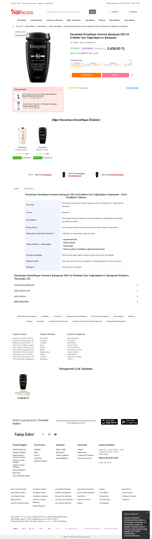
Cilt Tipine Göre (105, 499)
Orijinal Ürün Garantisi (86, 455)
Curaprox (43, 341)
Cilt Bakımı (21, 20)
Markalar (37, 450)
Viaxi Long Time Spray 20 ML (24, 357)
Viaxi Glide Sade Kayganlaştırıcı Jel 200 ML (24, 359)
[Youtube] (55, 434)
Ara (92, 12)
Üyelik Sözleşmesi (19, 450)
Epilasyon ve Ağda (74, 357)
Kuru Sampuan (119, 316)
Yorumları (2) (83, 88)
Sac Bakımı (45, 316)
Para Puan (16, 473)
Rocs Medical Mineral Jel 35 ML (24, 347)
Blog (36, 452)
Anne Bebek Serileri (18, 496)
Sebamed (43, 359)
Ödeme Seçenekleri (24, 285)
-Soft (64, 537)
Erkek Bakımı (42, 26)
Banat (42, 350)
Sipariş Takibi (16, 3)
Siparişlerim (60, 452)
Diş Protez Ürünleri (74, 350)
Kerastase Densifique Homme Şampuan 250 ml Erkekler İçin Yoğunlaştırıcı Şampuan (42, 150)
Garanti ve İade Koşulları (18, 461)
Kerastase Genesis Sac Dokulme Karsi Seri (87, 321)
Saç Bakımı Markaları (40, 496)
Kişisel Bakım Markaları (85, 489)
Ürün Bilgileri (29, 189)
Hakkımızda (49, 3)
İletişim (40, 3)
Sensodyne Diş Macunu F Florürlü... (24, 343)
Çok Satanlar (104, 503)
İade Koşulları (22, 291)
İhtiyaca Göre (104, 496)
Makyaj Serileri (16, 499)
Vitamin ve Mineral (54, 20)
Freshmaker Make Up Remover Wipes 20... (24, 352)
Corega (43, 357)
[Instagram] (49, 434)
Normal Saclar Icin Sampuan (27, 316)
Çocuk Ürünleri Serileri (18, 489)
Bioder (42, 347)
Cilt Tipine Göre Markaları (64, 499)
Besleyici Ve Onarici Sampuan (77, 316)
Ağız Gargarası (72, 338)
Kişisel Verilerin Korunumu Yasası (19, 456)
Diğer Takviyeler (74, 20)
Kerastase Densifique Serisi (58, 321)
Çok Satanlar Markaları (63, 503)
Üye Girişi (37, 458)
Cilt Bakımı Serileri (39, 492)
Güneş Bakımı (36, 20)
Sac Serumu (58, 316)
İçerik (16, 189)
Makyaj (102, 20)
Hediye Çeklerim (62, 455)
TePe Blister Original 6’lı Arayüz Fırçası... (24, 350)
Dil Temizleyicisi (73, 347)
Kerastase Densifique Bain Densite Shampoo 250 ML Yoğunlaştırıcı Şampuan (22, 150)
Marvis (42, 354)
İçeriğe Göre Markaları (63, 492)
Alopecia (131, 316)
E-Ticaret (70, 537)
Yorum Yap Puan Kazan (21, 476)
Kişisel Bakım (114, 20)
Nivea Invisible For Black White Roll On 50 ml (39, 95)
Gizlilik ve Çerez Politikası (19, 466)
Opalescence (45, 352)
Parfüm (70, 359)
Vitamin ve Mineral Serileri (20, 503)
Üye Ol (36, 455)
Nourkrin (29, 321)
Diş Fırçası (71, 341)
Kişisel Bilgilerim (62, 458)
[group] (38, 57)
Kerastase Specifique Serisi (116, 321)
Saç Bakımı (89, 20)
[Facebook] (43, 434)
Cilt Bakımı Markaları (129, 496)
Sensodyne (44, 338)
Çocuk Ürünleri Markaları (86, 492)
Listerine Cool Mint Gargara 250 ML (24, 345)
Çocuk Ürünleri (127, 492)
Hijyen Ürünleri (72, 352)
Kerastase (22, 147)
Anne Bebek (130, 20)
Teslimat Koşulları (19, 452)
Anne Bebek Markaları (63, 489)
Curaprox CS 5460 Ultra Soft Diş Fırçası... (24, 338)
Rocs (42, 345)
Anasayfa (19, 26)
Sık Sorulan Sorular (29, 3)
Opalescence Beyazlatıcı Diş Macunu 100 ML (24, 341)
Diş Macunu (71, 343)
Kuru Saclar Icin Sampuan (100, 316)
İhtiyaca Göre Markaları (63, 496)
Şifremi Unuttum (40, 461)
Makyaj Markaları (39, 506)
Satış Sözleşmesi (19, 470)
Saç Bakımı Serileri (39, 489)
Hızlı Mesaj (20, 296)
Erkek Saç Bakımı (55, 26)
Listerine (43, 343)
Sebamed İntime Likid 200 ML (24, 354)
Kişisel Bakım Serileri (18, 492)
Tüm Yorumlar (132, 88)
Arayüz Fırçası (72, 345)
